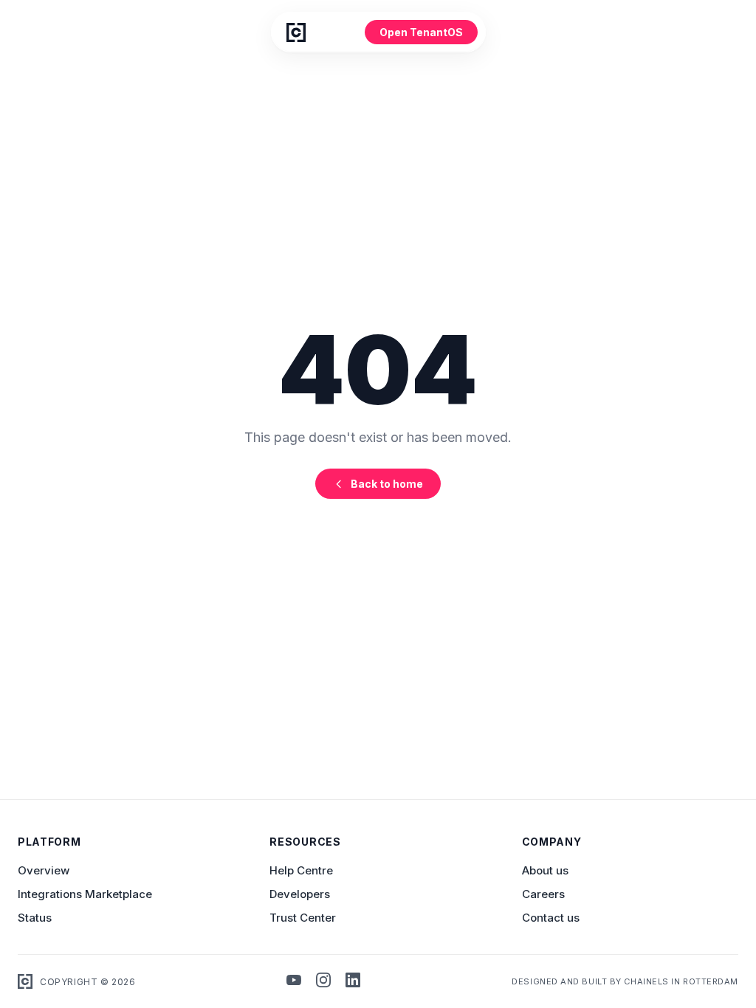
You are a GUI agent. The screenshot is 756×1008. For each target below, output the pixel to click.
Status (35, 918)
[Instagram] (323, 981)
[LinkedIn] (353, 981)
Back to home (387, 483)
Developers (299, 894)
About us (545, 870)
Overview (43, 870)
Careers (543, 894)
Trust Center (302, 918)
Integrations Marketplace (85, 894)
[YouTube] (293, 981)
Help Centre (301, 870)
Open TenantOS (421, 32)
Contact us (551, 918)
